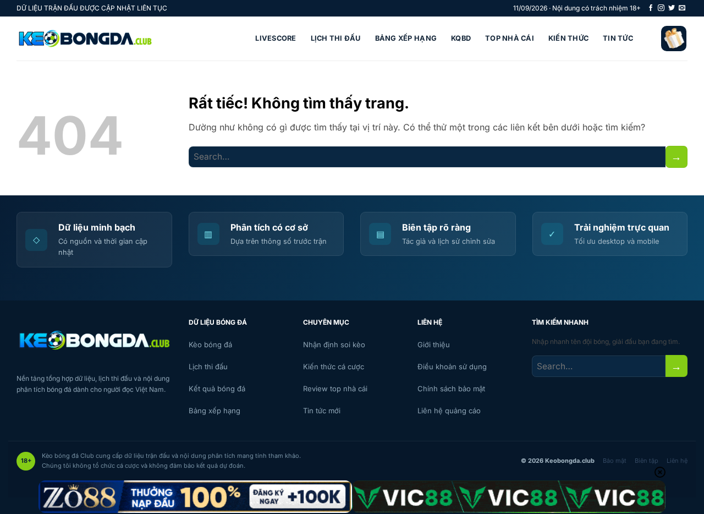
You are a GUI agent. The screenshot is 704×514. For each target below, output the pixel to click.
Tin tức (618, 38)
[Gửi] (677, 156)
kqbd (461, 38)
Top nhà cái (509, 38)
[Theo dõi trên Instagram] (661, 8)
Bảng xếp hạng (406, 38)
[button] (673, 38)
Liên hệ (677, 460)
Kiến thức (568, 38)
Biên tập (646, 460)
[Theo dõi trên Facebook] (650, 8)
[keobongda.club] (85, 38)
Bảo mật (614, 460)
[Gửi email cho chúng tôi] (682, 8)
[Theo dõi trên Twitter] (671, 8)
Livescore (275, 38)
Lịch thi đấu (336, 38)
